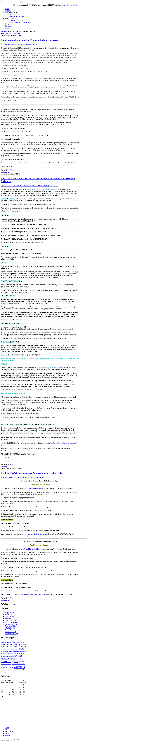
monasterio (23, 651)
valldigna (4, 670)
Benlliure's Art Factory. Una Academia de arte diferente (31, 472)
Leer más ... (5, 172)
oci (12, 662)
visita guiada (11, 670)
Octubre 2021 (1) (11, 624)
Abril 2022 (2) (10, 618)
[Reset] (22, 2)
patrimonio (21, 661)
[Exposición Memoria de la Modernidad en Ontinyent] (19, 44)
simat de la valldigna (7, 667)
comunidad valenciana (17, 646)
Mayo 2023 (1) (10, 613)
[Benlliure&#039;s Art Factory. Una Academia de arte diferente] (22, 477)
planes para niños (18, 664)
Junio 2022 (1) (10, 614)
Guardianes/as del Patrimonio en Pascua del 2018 (42, 189)
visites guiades (6, 672)
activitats (19, 642)
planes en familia (6, 664)
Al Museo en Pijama (40, 432)
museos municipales (11, 657)
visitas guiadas (20, 670)
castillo (20, 644)
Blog (6, 31)
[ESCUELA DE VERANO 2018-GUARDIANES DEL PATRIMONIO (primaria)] (29, 186)
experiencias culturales (10, 651)
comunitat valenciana (9, 649)
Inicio (3, 31)
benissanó (14, 644)
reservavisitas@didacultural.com (55, 355)
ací (12, 166)
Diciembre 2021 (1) (11, 622)
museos (10, 656)
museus (16, 659)
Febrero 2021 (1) (10, 632)
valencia (19, 667)
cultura (20, 648)
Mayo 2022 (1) (10, 616)
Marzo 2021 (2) (10, 630)
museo (9, 653)
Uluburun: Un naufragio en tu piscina (63, 443)
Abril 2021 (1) (10, 628)
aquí (14, 100)
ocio (16, 661)
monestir (4, 653)
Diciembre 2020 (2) (11, 634)
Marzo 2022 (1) (10, 620)
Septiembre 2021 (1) (12, 626)
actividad (4, 642)
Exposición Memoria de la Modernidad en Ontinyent (29, 39)
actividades (11, 642)
